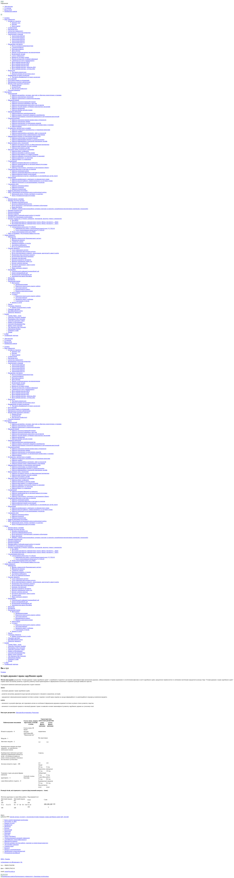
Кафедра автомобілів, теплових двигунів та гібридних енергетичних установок (36, 95)
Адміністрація (12, 27)
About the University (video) (16, 320)
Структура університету (15, 31)
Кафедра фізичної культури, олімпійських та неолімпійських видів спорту (35, 176)
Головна (7, 18)
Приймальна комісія (10, 11)
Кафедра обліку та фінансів (20, 151)
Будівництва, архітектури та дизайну (19, 128)
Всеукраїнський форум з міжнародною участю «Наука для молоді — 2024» (35, 222)
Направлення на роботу (22, 289)
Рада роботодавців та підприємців (18, 80)
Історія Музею (16, 87)
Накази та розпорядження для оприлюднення (26, 52)
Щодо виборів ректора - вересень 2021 (24, 67)
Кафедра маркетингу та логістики (22, 157)
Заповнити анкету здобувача (24, 299)
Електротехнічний (14, 118)
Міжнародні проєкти (18, 240)
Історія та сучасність (14, 21)
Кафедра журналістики (19, 189)
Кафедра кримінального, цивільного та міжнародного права (30, 179)
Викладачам (8, 10)
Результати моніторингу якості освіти (23, 264)
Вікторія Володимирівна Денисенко (27, 712)
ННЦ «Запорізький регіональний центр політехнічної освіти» (27, 192)
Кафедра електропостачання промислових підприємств (29, 120)
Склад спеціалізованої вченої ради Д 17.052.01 (29, 230)
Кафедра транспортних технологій (22, 97)
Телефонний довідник (11, 335)
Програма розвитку (18, 49)
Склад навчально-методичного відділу (24, 251)
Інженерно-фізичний (14, 111)
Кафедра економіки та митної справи (23, 153)
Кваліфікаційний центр (15, 311)
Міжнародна (12, 236)
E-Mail (6, 334)
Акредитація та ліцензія (15, 34)
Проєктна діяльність (14, 312)
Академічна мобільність (19, 245)
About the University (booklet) (17, 317)
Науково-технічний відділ (20, 202)
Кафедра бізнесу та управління (21, 159)
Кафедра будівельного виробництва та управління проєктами (31, 129)
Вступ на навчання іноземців (21, 246)
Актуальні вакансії (21, 287)
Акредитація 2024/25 (18, 37)
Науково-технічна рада (15, 210)
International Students (14, 329)
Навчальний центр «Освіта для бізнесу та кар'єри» (27, 194)
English (6, 314)
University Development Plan (16, 324)
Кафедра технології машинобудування (24, 102)
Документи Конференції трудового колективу (26, 77)
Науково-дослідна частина (16, 200)
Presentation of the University (16, 319)
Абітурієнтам (8, 6)
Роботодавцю (16, 292)
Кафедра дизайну (17, 131)
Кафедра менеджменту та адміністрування (25, 154)
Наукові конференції (14, 212)
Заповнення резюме (21, 284)
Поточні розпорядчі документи (21, 260)
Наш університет (9, 19)
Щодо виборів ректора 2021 (20, 65)
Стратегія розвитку (18, 47)
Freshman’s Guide (13, 330)
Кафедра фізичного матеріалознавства (23, 113)
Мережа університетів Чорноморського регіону (26, 238)
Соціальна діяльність (14, 306)
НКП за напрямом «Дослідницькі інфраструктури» (24, 233)
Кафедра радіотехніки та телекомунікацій (25, 138)
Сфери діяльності (9, 235)
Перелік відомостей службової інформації (25, 59)
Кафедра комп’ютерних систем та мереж (24, 146)
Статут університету (18, 55)
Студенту (15, 294)
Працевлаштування (14, 281)
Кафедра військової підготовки (17, 190)
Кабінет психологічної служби (21, 307)
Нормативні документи (15, 44)
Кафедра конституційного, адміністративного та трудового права (32, 181)
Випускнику (16, 283)
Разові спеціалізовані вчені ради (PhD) (24, 232)
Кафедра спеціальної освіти (20, 171)
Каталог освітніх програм (20, 263)
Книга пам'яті (16, 26)
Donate (10, 332)
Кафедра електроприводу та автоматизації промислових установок (33, 125)
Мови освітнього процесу (20, 268)
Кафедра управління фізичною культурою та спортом (28, 172)
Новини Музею (16, 85)
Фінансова (11, 278)
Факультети (8, 92)
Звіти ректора (16, 50)
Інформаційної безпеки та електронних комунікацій (24, 136)
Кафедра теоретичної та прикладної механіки (26, 98)
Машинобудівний (13, 100)
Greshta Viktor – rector (14, 315)
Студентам (7, 8)
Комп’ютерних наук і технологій (18, 143)
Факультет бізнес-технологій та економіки (21, 149)
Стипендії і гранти (17, 241)
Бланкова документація (19, 258)
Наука (6, 197)
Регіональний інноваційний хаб (22, 274)
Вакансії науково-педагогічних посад (23, 74)
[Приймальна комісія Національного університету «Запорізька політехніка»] (25, 876)
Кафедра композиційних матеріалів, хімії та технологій (29, 133)
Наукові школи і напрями (16, 199)
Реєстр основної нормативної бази (22, 46)
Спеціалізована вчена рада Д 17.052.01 (24, 227)
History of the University (15, 325)
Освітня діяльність (14, 248)
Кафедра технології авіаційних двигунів (24, 103)
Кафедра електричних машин (21, 121)
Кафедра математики (18, 108)
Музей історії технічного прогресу (19, 83)
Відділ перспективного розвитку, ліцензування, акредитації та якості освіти (35, 253)
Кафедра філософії (17, 166)
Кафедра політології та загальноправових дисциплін (28, 182)
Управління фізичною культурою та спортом (22, 169)
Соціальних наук (13, 184)
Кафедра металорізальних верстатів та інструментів (28, 105)
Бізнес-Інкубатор (17, 207)
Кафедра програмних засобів (21, 148)
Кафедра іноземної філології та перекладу (25, 162)
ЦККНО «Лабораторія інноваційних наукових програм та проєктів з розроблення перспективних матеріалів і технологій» (50, 208)
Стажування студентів (22, 301)
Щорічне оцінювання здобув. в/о (22, 261)
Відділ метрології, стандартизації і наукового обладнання (29, 205)
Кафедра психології (18, 187)
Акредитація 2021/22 (18, 42)
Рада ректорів (12, 78)
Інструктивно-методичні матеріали (23, 256)
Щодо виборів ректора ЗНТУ (21, 62)
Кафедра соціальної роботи (20, 185)
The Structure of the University (17, 327)
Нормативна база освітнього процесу (23, 255)
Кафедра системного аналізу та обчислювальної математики (30, 144)
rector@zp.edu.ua (10, 871)
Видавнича (11, 279)
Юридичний (12, 177)
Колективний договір (18, 54)
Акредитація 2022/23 (18, 41)
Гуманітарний (12, 161)
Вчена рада (11, 70)
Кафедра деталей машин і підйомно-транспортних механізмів (31, 106)
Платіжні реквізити (14, 90)
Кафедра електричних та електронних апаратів (26, 123)
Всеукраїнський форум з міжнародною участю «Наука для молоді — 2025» (35, 223)
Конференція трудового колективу (18, 75)
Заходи (10, 304)
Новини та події (17, 302)
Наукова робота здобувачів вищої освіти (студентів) (24, 215)
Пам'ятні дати (16, 22)
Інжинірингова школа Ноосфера (22, 276)
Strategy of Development (15, 322)
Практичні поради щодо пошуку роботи (27, 286)
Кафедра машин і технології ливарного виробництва (28, 115)
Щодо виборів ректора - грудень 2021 (23, 69)
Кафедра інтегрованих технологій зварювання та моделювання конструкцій (35, 116)
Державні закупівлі (14, 309)
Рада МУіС (15, 220)
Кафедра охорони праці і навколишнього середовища (28, 134)
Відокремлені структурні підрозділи (19, 32)
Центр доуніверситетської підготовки (23, 195)
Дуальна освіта (16, 266)
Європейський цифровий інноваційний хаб (25, 271)
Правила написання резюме (24, 291)
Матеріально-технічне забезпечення (19, 82)
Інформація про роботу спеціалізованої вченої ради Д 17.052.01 (35, 228)
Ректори (14, 24)
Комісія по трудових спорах (20, 57)
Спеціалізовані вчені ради (16, 225)
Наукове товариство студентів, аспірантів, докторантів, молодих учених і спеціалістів (35, 218)
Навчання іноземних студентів (21, 243)
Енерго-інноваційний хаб (20, 273)
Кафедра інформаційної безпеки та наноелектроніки (28, 139)
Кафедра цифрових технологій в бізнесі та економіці (28, 156)
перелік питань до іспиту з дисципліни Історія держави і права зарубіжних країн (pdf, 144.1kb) (39, 817)
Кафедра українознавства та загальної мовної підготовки (29, 164)
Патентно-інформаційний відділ (22, 204)
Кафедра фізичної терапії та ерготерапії (24, 174)
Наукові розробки (13, 213)
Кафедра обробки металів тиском (22, 110)
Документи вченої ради (19, 72)
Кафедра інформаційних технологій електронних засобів (29, 141)
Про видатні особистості (19, 88)
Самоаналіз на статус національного (23, 60)
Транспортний (12, 93)
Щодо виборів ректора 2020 (20, 64)
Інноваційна (12, 269)
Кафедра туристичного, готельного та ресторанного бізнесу (30, 167)
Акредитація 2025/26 (18, 36)
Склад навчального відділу (20, 250)
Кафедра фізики (17, 126)
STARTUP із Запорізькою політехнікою (20, 217)
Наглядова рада (13, 29)
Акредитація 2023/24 (18, 39)
